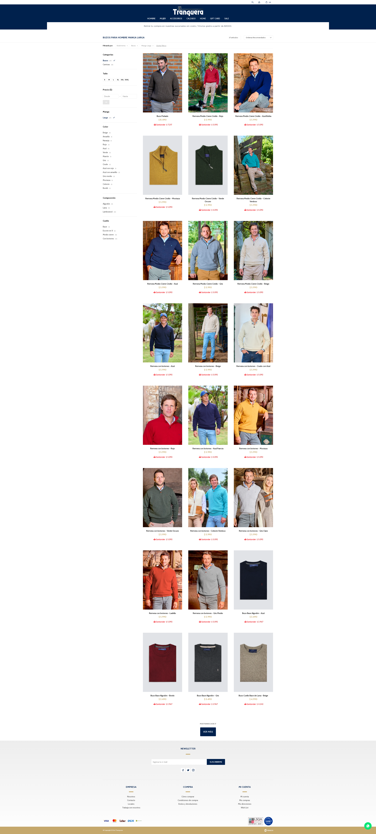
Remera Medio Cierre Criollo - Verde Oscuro (208, 200)
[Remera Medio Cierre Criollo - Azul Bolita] (253, 82)
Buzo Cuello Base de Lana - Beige (253, 695)
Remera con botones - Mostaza (253, 448)
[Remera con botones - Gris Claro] (253, 497)
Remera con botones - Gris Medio (208, 613)
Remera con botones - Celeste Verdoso (208, 531)
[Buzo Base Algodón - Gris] (208, 662)
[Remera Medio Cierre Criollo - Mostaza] (162, 165)
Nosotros (131, 796)
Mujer (163, 18)
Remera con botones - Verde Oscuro (162, 531)
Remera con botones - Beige (208, 366)
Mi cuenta (244, 796)
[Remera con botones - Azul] (162, 332)
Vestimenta (121, 46)
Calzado (191, 18)
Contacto (131, 800)
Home (203, 18)
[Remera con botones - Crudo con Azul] (253, 332)
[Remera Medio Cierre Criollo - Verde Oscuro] (208, 165)
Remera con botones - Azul (162, 366)
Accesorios (176, 18)
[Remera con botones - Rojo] (162, 415)
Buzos (133, 46)
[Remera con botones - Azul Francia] (208, 415)
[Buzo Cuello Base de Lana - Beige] (253, 662)
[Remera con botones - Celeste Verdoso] (208, 497)
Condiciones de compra (188, 800)
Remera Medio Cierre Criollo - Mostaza (162, 198)
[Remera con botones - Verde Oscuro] (162, 497)
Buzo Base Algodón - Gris (208, 695)
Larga (146, 46)
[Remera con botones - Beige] (208, 332)
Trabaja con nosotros (131, 807)
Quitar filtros (161, 45)
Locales (131, 804)
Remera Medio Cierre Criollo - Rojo (208, 116)
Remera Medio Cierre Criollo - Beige (253, 283)
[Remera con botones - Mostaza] (253, 415)
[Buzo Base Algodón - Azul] (253, 580)
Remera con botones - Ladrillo (162, 613)
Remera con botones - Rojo (162, 448)
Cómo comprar (188, 796)
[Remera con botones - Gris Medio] (208, 580)
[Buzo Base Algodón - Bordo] (162, 662)
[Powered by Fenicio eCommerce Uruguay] (268, 830)
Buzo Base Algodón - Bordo (162, 695)
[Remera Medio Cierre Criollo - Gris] (208, 250)
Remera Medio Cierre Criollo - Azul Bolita (253, 116)
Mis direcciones (244, 804)
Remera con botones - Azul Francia (208, 448)
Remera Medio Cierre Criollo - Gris (208, 283)
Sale (226, 18)
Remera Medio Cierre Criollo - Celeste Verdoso (253, 200)
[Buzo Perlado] (162, 82)
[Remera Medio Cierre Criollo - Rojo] (208, 82)
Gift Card (215, 18)
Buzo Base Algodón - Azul (253, 613)
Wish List (244, 807)
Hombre (151, 18)
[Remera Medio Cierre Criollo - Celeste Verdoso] (253, 165)
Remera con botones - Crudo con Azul (253, 366)
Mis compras (244, 800)
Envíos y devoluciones (187, 804)
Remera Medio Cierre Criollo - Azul (162, 283)
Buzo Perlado (162, 116)
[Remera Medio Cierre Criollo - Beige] (253, 250)
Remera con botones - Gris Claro (253, 531)
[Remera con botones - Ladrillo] (162, 580)
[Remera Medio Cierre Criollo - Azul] (162, 250)
